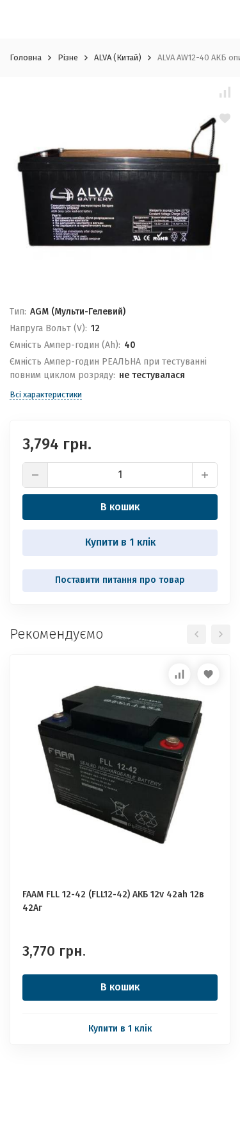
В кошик (120, 507)
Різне (68, 57)
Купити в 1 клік (120, 542)
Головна (26, 57)
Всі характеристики (46, 394)
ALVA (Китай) (117, 57)
